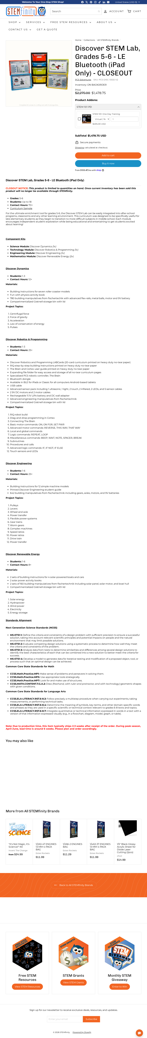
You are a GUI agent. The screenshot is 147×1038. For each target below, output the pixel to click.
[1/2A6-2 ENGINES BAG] (73, 839)
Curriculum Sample (21, 208)
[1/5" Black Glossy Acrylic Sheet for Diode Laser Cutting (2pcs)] (127, 841)
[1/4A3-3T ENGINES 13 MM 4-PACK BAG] (100, 840)
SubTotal (81, 135)
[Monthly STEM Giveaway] (119, 953)
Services (34, 22)
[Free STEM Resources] (27, 953)
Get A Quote (47, 29)
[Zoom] (39, 73)
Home (78, 40)
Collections (89, 40)
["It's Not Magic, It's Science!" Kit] (19, 839)
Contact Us (19, 29)
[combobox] (76, 11)
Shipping (79, 147)
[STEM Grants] (73, 953)
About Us (105, 22)
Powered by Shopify (82, 1032)
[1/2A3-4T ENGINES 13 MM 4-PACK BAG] (46, 840)
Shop (13, 22)
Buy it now (108, 163)
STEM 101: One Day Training (106, 114)
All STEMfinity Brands (108, 40)
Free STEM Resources (69, 22)
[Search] (99, 11)
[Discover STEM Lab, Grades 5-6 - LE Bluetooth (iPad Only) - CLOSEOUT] (17, 775)
